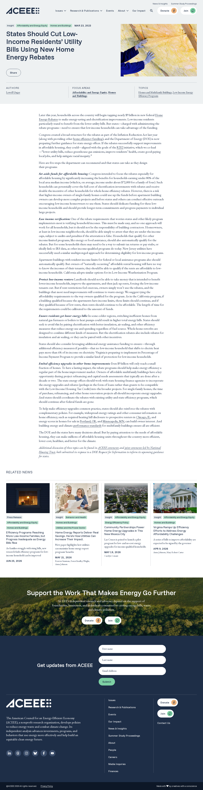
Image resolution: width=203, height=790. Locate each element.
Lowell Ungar (13, 92)
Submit (106, 681)
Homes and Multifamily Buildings (155, 92)
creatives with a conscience (184, 786)
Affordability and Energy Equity (89, 92)
